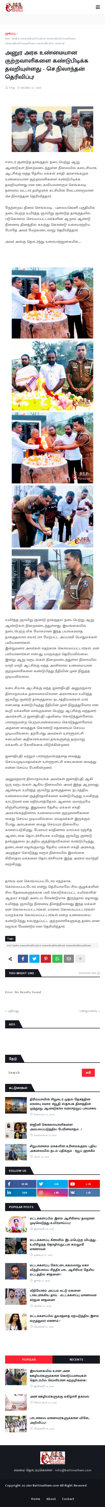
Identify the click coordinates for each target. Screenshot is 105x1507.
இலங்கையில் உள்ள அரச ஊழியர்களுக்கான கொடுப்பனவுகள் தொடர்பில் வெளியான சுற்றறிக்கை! (58, 1376)
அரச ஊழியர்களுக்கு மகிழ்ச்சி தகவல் (59, 1396)
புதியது (13, 1011)
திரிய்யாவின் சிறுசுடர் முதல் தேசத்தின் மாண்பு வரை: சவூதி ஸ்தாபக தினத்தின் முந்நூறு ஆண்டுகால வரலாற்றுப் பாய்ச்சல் (63, 1104)
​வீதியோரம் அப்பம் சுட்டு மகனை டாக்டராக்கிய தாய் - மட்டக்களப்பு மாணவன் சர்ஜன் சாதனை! (63, 1295)
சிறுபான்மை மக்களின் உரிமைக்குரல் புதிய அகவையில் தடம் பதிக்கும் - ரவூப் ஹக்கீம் (63, 1148)
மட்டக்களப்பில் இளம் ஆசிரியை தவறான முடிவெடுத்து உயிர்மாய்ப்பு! (62, 1220)
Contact (68, 1499)
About (51, 1499)
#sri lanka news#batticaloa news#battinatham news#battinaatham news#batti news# (40, 41)
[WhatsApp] (57, 959)
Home (35, 1499)
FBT (68, 1491)
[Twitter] (34, 959)
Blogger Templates (52, 1490)
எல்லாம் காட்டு (89, 972)
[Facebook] (23, 959)
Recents (76, 1359)
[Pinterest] (46, 959)
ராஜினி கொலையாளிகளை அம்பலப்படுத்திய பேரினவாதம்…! (56, 1127)
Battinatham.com (46, 1485)
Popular (29, 1359)
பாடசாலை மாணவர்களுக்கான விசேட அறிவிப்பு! (60, 1420)
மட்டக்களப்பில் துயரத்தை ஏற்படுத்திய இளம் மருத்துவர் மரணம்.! (64, 1318)
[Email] (69, 959)
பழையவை (88, 1011)
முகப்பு (10, 33)
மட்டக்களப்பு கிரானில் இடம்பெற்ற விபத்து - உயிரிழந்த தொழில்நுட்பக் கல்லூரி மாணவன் (63, 1245)
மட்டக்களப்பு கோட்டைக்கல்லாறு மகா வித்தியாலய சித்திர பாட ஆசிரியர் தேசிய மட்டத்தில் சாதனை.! (62, 1270)
